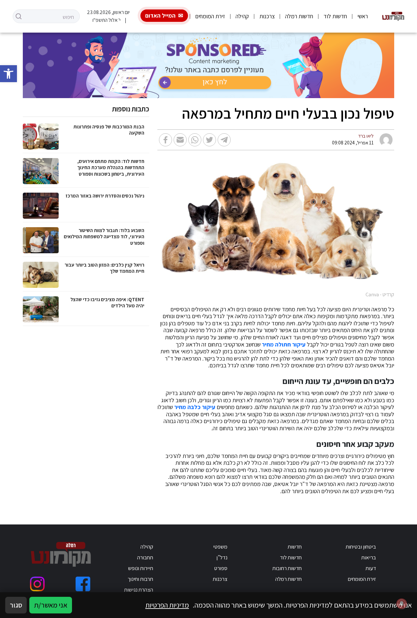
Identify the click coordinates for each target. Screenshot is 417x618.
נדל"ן (221, 557)
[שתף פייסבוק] (165, 139)
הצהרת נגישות (138, 589)
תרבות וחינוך (140, 578)
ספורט (220, 568)
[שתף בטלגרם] (224, 139)
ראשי (362, 16)
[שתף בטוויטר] (209, 139)
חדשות (295, 546)
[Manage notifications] (401, 603)
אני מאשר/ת (50, 605)
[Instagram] (37, 584)
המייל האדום (160, 15)
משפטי (220, 546)
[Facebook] (83, 584)
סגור (16, 605)
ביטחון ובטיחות (361, 546)
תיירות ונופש (140, 568)
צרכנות (267, 16)
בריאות (368, 557)
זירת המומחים (210, 16)
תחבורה (145, 557)
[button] (8, 73)
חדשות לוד (335, 16)
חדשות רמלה (299, 16)
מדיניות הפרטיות (167, 605)
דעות (371, 568)
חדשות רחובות (287, 568)
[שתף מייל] (180, 139)
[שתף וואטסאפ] (194, 139)
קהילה (242, 16)
